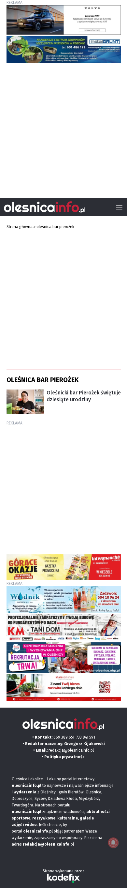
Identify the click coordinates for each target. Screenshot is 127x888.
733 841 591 (85, 737)
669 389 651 (63, 737)
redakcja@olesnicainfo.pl (71, 750)
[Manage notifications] (113, 842)
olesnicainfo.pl (38, 831)
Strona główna (20, 226)
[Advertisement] (63, 127)
